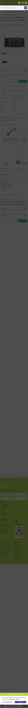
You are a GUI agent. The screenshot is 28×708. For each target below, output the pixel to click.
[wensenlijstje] (23, 2)
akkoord (20, 702)
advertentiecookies (14, 699)
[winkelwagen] (26, 2)
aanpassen (7, 702)
